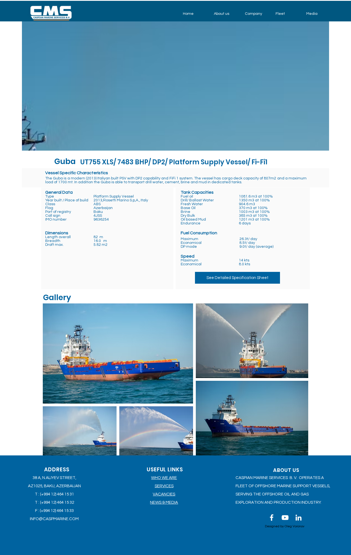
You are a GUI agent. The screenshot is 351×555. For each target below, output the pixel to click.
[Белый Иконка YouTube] (285, 517)
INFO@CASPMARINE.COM (54, 519)
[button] (225, 14)
